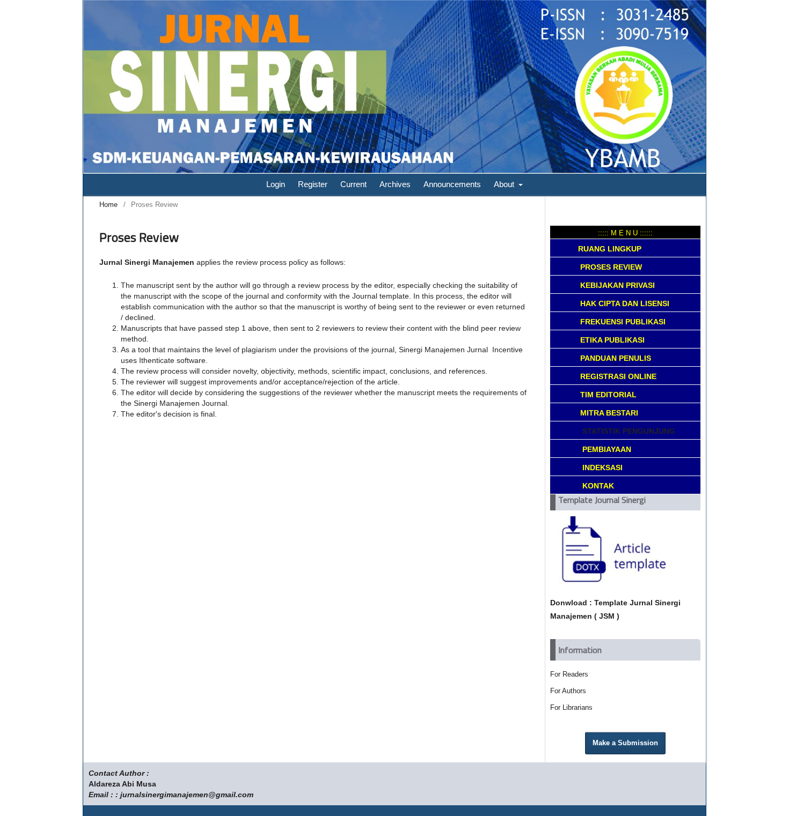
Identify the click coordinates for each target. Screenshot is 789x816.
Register (312, 184)
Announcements (452, 184)
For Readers (569, 674)
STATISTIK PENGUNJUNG (626, 431)
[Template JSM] (609, 581)
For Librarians (571, 707)
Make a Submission (625, 743)
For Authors (568, 691)
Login (275, 184)
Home (108, 205)
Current (353, 184)
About (505, 184)
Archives (395, 184)
